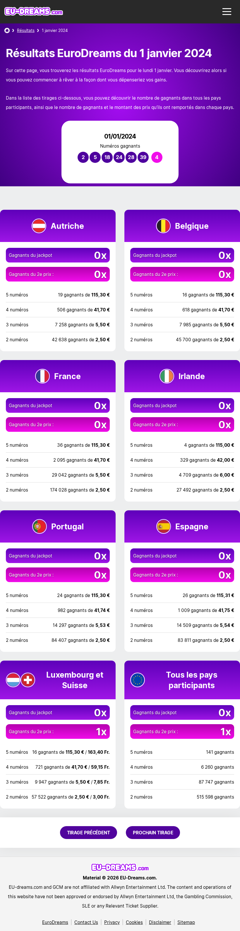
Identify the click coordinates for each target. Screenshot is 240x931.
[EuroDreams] (7, 30)
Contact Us (86, 922)
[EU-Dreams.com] (33, 14)
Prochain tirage (153, 832)
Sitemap (186, 922)
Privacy (112, 922)
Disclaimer (160, 922)
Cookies (134, 922)
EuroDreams (55, 922)
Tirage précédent (88, 832)
